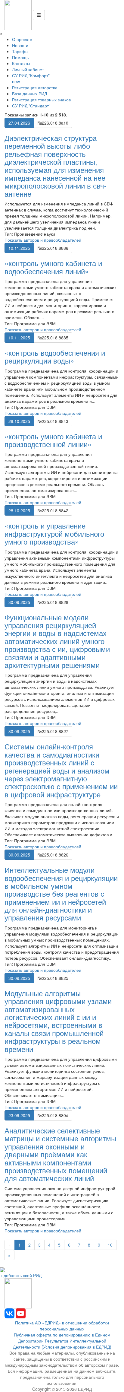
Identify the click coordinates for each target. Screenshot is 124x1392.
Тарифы (20, 51)
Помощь (20, 57)
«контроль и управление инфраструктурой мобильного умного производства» (54, 533)
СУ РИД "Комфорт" (31, 78)
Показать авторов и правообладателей (43, 240)
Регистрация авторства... (36, 87)
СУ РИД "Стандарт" (31, 106)
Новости (20, 45)
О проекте (22, 39)
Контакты (21, 63)
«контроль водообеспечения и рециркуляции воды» (55, 356)
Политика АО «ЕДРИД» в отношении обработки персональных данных (62, 1326)
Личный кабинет (28, 69)
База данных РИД (29, 94)
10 (110, 1245)
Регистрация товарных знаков (41, 100)
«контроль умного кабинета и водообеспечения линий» (53, 267)
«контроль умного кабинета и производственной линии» (53, 440)
